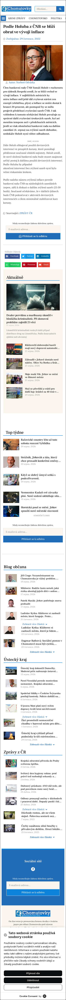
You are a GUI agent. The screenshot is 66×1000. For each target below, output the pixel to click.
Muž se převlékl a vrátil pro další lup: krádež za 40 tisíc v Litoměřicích (40, 390)
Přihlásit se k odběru (33, 539)
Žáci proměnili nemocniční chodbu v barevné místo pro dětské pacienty (41, 722)
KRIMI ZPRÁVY (16, 18)
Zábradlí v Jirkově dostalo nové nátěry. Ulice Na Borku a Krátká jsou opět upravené (42, 361)
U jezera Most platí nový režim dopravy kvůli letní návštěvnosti (38, 707)
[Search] (60, 9)
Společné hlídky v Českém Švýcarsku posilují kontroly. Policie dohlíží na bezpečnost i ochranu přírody (41, 695)
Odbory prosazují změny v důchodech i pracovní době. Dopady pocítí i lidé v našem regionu (41, 800)
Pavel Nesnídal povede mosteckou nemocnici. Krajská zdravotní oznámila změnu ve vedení (39, 682)
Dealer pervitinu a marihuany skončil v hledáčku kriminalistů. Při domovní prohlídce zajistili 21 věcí (29, 319)
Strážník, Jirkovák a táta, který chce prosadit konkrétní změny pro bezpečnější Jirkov (39, 459)
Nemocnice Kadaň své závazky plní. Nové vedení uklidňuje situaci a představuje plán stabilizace (41, 494)
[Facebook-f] (33, 869)
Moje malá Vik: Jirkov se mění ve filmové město (41, 376)
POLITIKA (56, 18)
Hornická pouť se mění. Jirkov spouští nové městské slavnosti (39, 509)
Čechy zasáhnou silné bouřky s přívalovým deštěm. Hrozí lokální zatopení (41, 827)
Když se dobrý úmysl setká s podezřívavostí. (38, 476)
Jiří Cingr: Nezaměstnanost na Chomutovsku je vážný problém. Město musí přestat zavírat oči (38, 577)
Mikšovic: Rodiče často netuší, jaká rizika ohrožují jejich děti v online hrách (40, 590)
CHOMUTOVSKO (38, 18)
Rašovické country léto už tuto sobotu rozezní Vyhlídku (39, 441)
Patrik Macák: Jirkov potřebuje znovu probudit (41, 602)
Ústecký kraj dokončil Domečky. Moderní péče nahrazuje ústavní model (38, 670)
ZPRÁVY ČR (25, 213)
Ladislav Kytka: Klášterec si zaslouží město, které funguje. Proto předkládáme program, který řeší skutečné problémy (40, 615)
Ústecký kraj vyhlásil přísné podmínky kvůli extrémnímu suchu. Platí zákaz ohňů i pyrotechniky (38, 735)
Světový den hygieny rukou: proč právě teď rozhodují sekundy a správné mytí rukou (39, 775)
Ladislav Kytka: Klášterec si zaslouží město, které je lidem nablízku (38, 629)
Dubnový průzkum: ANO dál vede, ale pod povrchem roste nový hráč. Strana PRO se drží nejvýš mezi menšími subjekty (41, 787)
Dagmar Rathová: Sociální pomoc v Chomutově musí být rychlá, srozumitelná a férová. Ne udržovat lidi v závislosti (41, 642)
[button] (3, 18)
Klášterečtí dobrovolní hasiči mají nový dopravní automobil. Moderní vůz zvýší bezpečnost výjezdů (42, 347)
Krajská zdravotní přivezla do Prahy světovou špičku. (40, 762)
